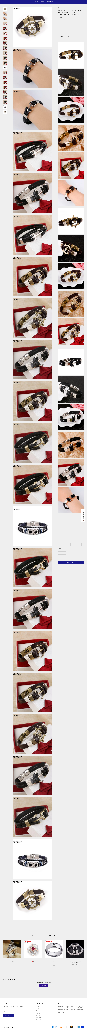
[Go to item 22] (5, 112)
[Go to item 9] (5, 48)
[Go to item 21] (5, 107)
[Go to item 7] (5, 38)
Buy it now (70, 562)
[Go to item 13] (5, 68)
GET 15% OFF (7, 1027)
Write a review (43, 985)
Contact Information (40, 1019)
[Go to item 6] (5, 33)
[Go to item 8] (5, 43)
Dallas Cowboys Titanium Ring (54, 960)
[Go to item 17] (5, 87)
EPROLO (60, 7)
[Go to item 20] (5, 102)
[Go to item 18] (5, 92)
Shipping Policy (39, 1013)
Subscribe (8, 1016)
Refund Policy (39, 1015)
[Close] (12, 1027)
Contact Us (38, 1008)
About (37, 1006)
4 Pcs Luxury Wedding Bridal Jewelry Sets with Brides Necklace (74, 961)
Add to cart (70, 558)
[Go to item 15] (5, 77)
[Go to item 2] (5, 14)
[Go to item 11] (5, 58)
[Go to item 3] (5, 19)
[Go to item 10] (5, 53)
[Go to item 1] (5, 9)
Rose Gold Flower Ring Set (33, 959)
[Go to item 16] (5, 82)
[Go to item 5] (5, 28)
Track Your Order (39, 1022)
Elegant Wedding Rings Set (12, 959)
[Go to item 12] (5, 63)
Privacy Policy (39, 1010)
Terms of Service (39, 1017)
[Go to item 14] (5, 72)
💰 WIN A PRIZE (83, 516)
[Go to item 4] (5, 24)
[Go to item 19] (5, 97)
